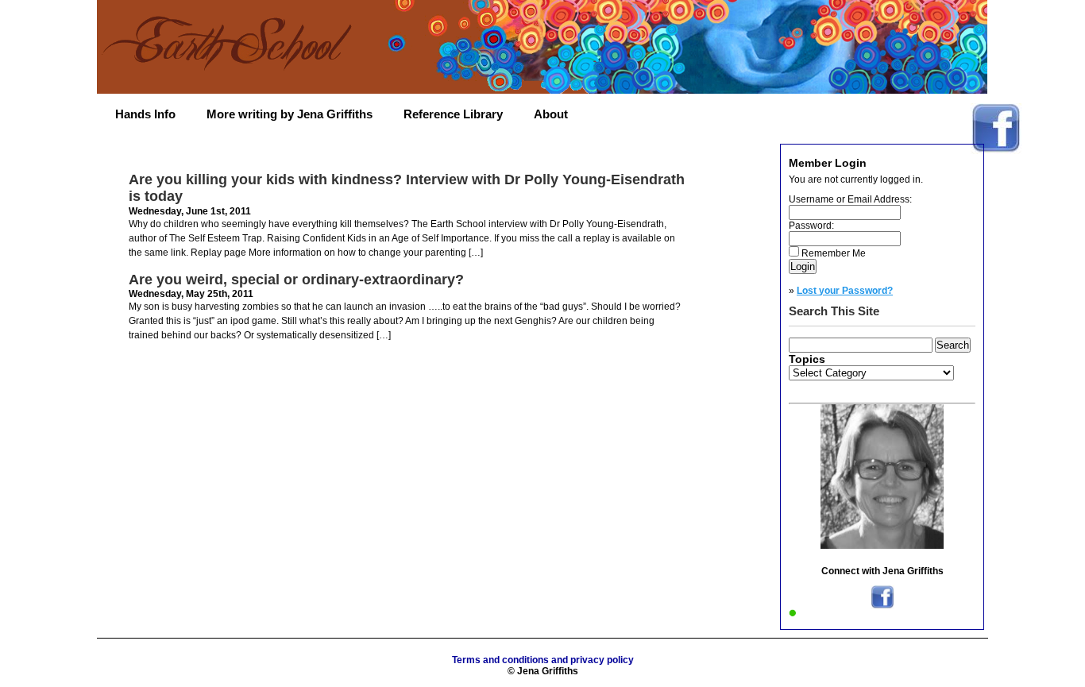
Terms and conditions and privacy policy (543, 660)
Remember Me (833, 253)
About (551, 114)
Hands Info (145, 114)
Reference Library (453, 114)
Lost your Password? (845, 290)
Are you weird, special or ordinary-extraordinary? (296, 280)
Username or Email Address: (850, 199)
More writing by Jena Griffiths (290, 114)
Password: (811, 225)
